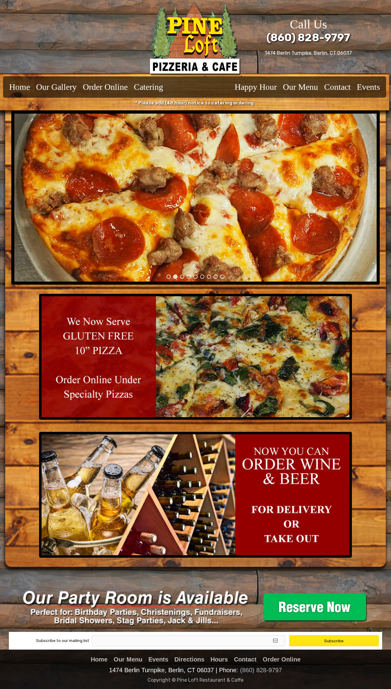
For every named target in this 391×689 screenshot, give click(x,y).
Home (19, 87)
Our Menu (300, 87)
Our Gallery (56, 87)
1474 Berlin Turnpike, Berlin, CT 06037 (308, 53)
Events (368, 87)
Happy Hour (256, 87)
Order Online (105, 87)
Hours (219, 659)
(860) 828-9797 (308, 37)
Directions (189, 659)
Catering (148, 87)
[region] (195, 198)
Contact (337, 87)
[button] (28, 197)
